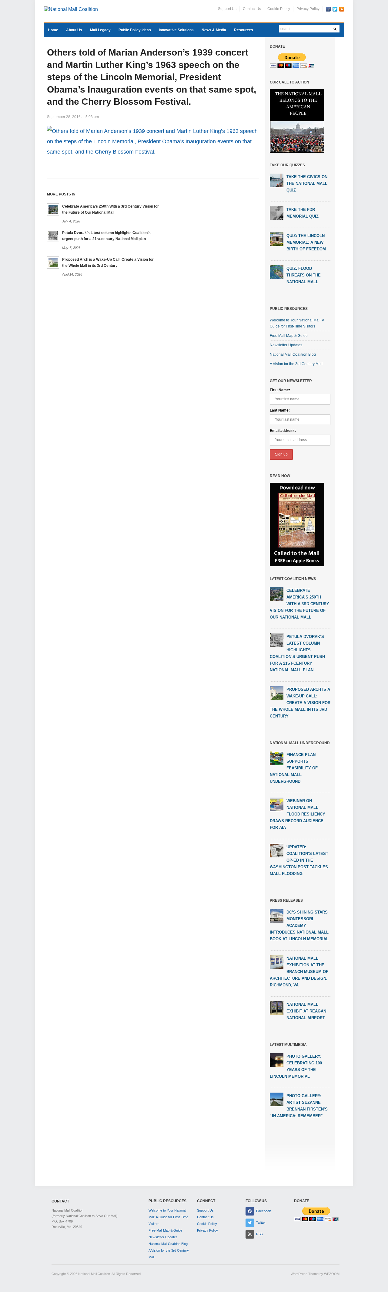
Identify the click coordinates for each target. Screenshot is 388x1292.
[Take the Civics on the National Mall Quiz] (276, 180)
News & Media (214, 30)
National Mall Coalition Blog (293, 354)
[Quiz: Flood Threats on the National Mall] (276, 272)
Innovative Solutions (176, 30)
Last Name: (280, 410)
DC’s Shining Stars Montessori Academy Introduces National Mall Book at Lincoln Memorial (299, 925)
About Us (74, 30)
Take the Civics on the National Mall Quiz (306, 183)
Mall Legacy (100, 30)
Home (53, 30)
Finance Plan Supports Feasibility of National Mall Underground (294, 768)
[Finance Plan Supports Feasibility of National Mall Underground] (276, 758)
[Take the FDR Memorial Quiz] (276, 213)
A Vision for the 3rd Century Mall (296, 364)
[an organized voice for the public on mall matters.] (71, 9)
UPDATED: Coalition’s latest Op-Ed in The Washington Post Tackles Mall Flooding (299, 860)
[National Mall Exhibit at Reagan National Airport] (276, 1007)
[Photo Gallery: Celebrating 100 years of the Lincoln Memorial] (276, 1059)
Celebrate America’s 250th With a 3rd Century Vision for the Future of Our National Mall (299, 603)
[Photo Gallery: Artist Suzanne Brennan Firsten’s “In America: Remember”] (276, 1099)
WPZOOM (332, 1274)
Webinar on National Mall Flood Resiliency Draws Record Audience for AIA (297, 814)
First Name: (280, 390)
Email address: (283, 431)
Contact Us (252, 9)
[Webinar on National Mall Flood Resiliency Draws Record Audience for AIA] (276, 804)
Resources (243, 30)
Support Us (227, 9)
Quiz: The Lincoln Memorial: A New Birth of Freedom (306, 242)
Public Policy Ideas (135, 30)
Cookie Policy (278, 9)
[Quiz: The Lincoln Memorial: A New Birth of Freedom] (276, 239)
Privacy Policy (307, 9)
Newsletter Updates (286, 345)
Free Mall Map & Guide (289, 336)
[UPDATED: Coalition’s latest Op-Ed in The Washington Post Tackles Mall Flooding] (276, 850)
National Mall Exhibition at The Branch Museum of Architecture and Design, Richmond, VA (299, 971)
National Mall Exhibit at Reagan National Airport (306, 1011)
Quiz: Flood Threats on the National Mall (303, 275)
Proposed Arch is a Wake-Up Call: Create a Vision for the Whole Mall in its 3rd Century (300, 702)
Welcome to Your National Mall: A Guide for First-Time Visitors (168, 1217)
